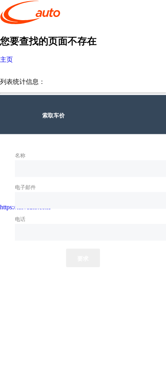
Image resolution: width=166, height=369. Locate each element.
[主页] (30, 22)
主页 (6, 59)
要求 (83, 258)
